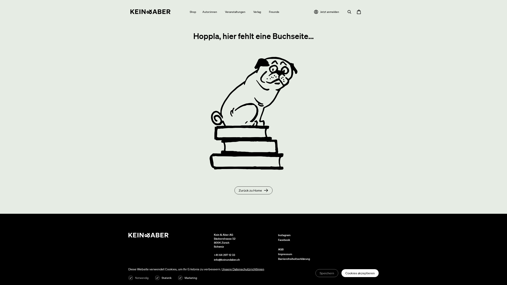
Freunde (274, 12)
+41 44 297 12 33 (224, 255)
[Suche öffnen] (349, 12)
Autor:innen (209, 12)
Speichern (327, 273)
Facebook (284, 240)
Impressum (285, 254)
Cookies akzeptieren (360, 273)
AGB (281, 249)
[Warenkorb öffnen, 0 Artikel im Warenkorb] (358, 12)
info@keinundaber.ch (227, 259)
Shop (193, 12)
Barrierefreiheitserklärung (294, 259)
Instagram (284, 235)
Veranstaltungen (235, 12)
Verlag (257, 12)
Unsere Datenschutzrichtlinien (243, 269)
